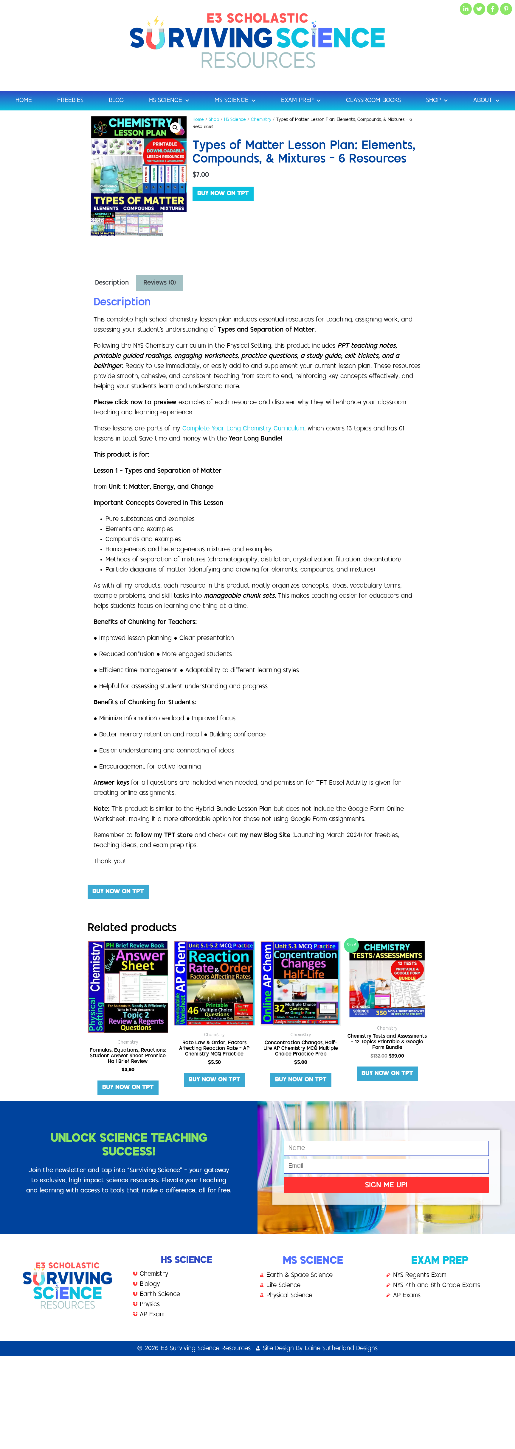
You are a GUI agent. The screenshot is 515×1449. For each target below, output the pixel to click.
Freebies (70, 101)
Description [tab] (112, 283)
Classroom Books (373, 101)
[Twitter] (479, 9)
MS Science (232, 101)
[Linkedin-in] (466, 9)
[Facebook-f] (493, 9)
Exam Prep (297, 101)
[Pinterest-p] (506, 9)
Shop (433, 101)
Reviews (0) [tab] (159, 283)
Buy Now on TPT (223, 194)
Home (23, 101)
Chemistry (261, 120)
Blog (116, 101)
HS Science (165, 101)
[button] (175, 127)
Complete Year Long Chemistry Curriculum (243, 429)
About (482, 101)
